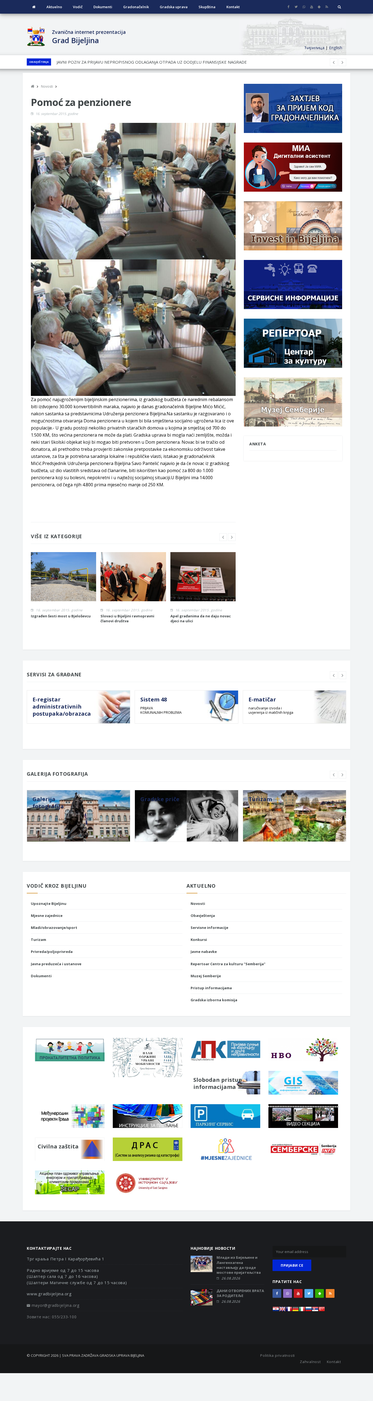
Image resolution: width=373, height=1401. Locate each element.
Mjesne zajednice (47, 915)
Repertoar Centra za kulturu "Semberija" (228, 963)
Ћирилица (314, 47)
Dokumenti (102, 6)
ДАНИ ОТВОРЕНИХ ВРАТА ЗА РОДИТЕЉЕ (240, 1293)
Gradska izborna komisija (214, 999)
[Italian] (302, 1310)
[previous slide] (223, 537)
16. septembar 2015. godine (56, 113)
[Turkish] (321, 1310)
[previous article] (342, 62)
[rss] (326, 6)
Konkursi (199, 939)
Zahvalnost (310, 1361)
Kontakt (233, 6)
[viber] (304, 6)
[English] (282, 1310)
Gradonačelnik (136, 6)
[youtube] (311, 6)
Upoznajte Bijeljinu (48, 903)
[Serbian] (315, 1310)
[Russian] (308, 1310)
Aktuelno (54, 6)
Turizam (38, 939)
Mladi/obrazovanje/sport (54, 927)
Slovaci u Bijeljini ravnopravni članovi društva (127, 618)
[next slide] (232, 537)
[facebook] (288, 6)
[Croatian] (276, 1310)
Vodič (77, 6)
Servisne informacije (209, 927)
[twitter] (296, 6)
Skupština (207, 6)
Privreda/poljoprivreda (52, 951)
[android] (319, 6)
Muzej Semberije (206, 975)
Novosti (198, 903)
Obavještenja (39, 62)
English (335, 47)
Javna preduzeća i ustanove (56, 963)
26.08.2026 (230, 1278)
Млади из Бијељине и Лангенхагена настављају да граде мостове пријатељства (239, 1265)
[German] (295, 1310)
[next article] (334, 62)
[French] (289, 1310)
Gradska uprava (174, 6)
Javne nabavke (204, 951)
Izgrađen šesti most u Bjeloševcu (61, 616)
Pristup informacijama (211, 987)
